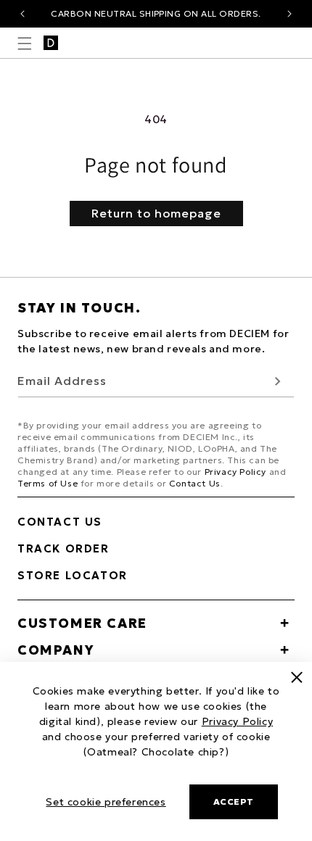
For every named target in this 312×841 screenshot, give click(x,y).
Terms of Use (47, 483)
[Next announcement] (289, 14)
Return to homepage (156, 213)
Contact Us (195, 483)
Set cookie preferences (105, 801)
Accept (233, 801)
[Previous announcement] (22, 14)
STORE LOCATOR (72, 575)
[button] (25, 43)
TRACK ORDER (63, 548)
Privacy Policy (235, 471)
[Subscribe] (278, 381)
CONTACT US (59, 522)
